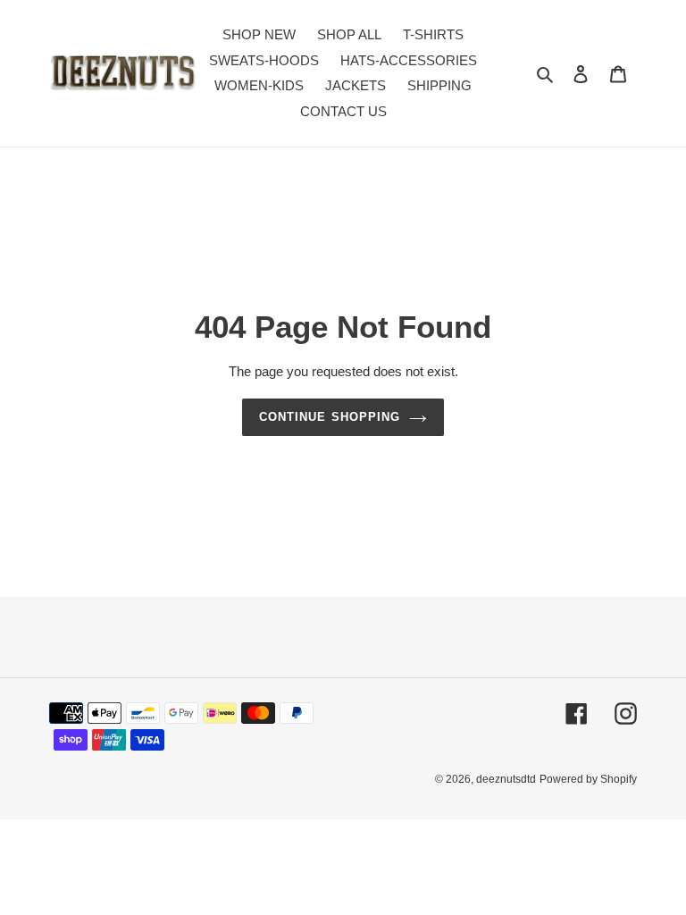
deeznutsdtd (506, 779)
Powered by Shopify (588, 779)
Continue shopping (329, 417)
